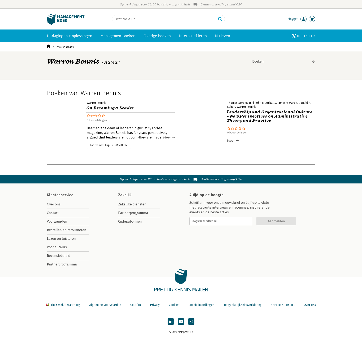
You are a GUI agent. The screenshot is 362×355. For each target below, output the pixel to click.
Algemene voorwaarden (105, 305)
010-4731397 (306, 36)
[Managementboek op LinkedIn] (171, 321)
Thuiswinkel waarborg (65, 305)
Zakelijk (125, 195)
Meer (167, 137)
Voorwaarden (57, 221)
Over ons (54, 204)
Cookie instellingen (201, 305)
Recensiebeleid (58, 256)
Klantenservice (60, 195)
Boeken (258, 61)
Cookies (174, 305)
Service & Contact (283, 305)
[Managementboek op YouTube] (181, 321)
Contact (53, 213)
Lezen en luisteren (61, 239)
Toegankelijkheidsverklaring (243, 305)
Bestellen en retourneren (66, 230)
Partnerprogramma (62, 264)
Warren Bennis (65, 46)
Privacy (155, 305)
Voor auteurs (57, 247)
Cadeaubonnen (130, 221)
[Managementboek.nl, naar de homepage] (66, 24)
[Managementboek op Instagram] (191, 321)
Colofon (135, 305)
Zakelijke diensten (132, 204)
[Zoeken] (220, 19)
